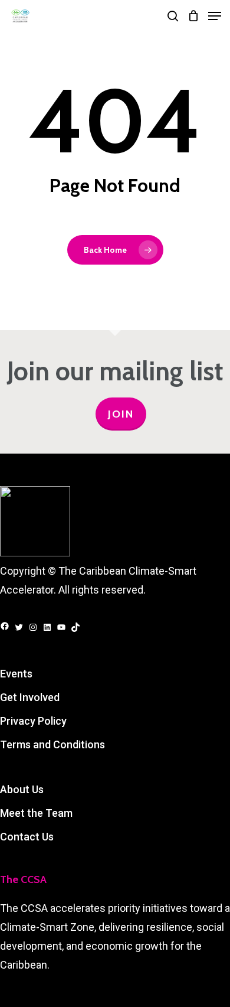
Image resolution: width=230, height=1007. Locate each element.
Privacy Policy (33, 721)
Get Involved (30, 697)
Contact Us (27, 836)
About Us (22, 789)
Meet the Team (36, 813)
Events (16, 673)
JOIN (121, 414)
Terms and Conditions (52, 744)
